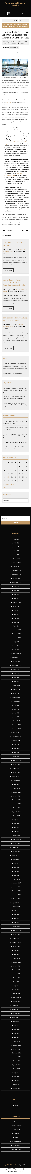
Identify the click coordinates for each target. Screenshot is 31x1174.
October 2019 (16, 772)
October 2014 (16, 978)
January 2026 (16, 566)
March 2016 (16, 926)
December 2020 (16, 725)
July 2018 (16, 819)
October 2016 (16, 899)
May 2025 (16, 594)
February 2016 (16, 930)
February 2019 (16, 792)
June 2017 (16, 867)
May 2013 (16, 1033)
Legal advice (16, 1145)
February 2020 (16, 760)
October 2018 (16, 808)
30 (19, 480)
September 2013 (16, 1017)
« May (4, 487)
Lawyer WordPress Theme (11, 1165)
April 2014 (16, 989)
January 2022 (16, 693)
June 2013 (16, 1029)
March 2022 (16, 685)
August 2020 (16, 740)
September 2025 (16, 582)
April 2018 (16, 831)
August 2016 (16, 906)
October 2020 (16, 732)
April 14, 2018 (9, 289)
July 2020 (16, 744)
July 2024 (16, 610)
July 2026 (16, 543)
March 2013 (16, 1041)
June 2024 (16, 614)
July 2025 (16, 586)
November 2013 (16, 1009)
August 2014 (16, 982)
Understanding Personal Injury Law (16, 442)
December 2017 (16, 847)
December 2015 (16, 938)
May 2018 (16, 827)
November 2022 (16, 657)
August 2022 (16, 669)
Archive (16, 1122)
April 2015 (16, 954)
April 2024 (16, 622)
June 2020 (16, 748)
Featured (16, 1133)
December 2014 (16, 970)
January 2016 (16, 934)
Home (16, 1137)
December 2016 (16, 891)
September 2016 (16, 902)
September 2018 (16, 812)
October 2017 (16, 851)
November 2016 (16, 895)
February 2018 (16, 839)
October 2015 (16, 946)
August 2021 (16, 701)
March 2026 (16, 559)
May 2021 (16, 713)
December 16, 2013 (11, 249)
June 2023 (16, 646)
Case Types (16, 1129)
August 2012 (16, 1069)
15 (15, 473)
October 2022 (16, 661)
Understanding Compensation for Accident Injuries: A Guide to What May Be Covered (15, 404)
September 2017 (16, 855)
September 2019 (16, 776)
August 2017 (16, 859)
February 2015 (16, 962)
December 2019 (16, 768)
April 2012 (16, 1080)
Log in (16, 1105)
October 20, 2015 (9, 41)
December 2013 (16, 1005)
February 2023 (16, 653)
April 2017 (16, 875)
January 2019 (16, 796)
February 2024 (16, 630)
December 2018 (16, 800)
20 (8, 477)
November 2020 (16, 729)
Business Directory (16, 1125)
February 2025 (16, 602)
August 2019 (16, 780)
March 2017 (16, 879)
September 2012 (16, 1065)
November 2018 (16, 804)
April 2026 (16, 555)
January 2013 (16, 1049)
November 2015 (16, 942)
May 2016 (16, 918)
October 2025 (16, 578)
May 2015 (16, 950)
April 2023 (16, 649)
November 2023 (16, 638)
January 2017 (16, 887)
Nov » (9, 487)
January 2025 (16, 606)
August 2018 (16, 816)
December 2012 (16, 1053)
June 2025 (16, 590)
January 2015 (16, 966)
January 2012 (16, 1088)
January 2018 (16, 843)
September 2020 (16, 736)
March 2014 (16, 993)
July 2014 (16, 986)
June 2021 (16, 709)
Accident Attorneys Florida (15, 4)
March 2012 (16, 1084)
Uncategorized (24, 21)
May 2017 (16, 871)
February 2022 (16, 689)
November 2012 (16, 1057)
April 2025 (16, 598)
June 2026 (16, 547)
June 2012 (16, 1076)
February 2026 (16, 562)
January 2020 (16, 764)
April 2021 (16, 717)
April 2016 (16, 922)
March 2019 (16, 788)
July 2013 (16, 1025)
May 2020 (16, 752)
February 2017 (16, 883)
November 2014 (16, 974)
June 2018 (16, 823)
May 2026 (16, 551)
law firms (8, 102)
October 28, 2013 (10, 324)
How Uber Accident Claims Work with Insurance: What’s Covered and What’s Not (15, 390)
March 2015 (16, 958)
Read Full (9, 270)
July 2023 (16, 642)
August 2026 (16, 539)
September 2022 (16, 665)
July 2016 (16, 910)
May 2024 (16, 618)
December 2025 (16, 570)
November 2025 (16, 574)
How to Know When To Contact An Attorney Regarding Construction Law (15, 282)
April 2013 (16, 1037)
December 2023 (16, 634)
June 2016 (16, 914)
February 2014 (16, 997)
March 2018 (16, 835)
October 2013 (16, 1013)
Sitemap (20, 1171)
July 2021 (16, 705)
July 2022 (16, 673)
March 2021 (16, 721)
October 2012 (16, 1061)
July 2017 (16, 863)
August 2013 (16, 1021)
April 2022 (16, 681)
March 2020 (16, 756)
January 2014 (16, 1001)
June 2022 (16, 677)
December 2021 (16, 697)
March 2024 (16, 626)
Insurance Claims (16, 1141)
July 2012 (16, 1072)
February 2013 (16, 1045)
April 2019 (16, 784)
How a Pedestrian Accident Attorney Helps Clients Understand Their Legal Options (15, 435)
